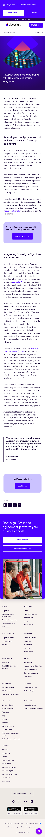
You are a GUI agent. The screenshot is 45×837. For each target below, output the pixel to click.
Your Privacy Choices (32, 823)
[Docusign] (13, 24)
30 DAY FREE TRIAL (22, 236)
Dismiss (34, 13)
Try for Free (36, 25)
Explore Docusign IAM (22, 548)
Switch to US (13, 13)
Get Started (22, 486)
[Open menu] (3, 25)
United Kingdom (19, 793)
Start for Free (22, 540)
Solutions (38, 33)
